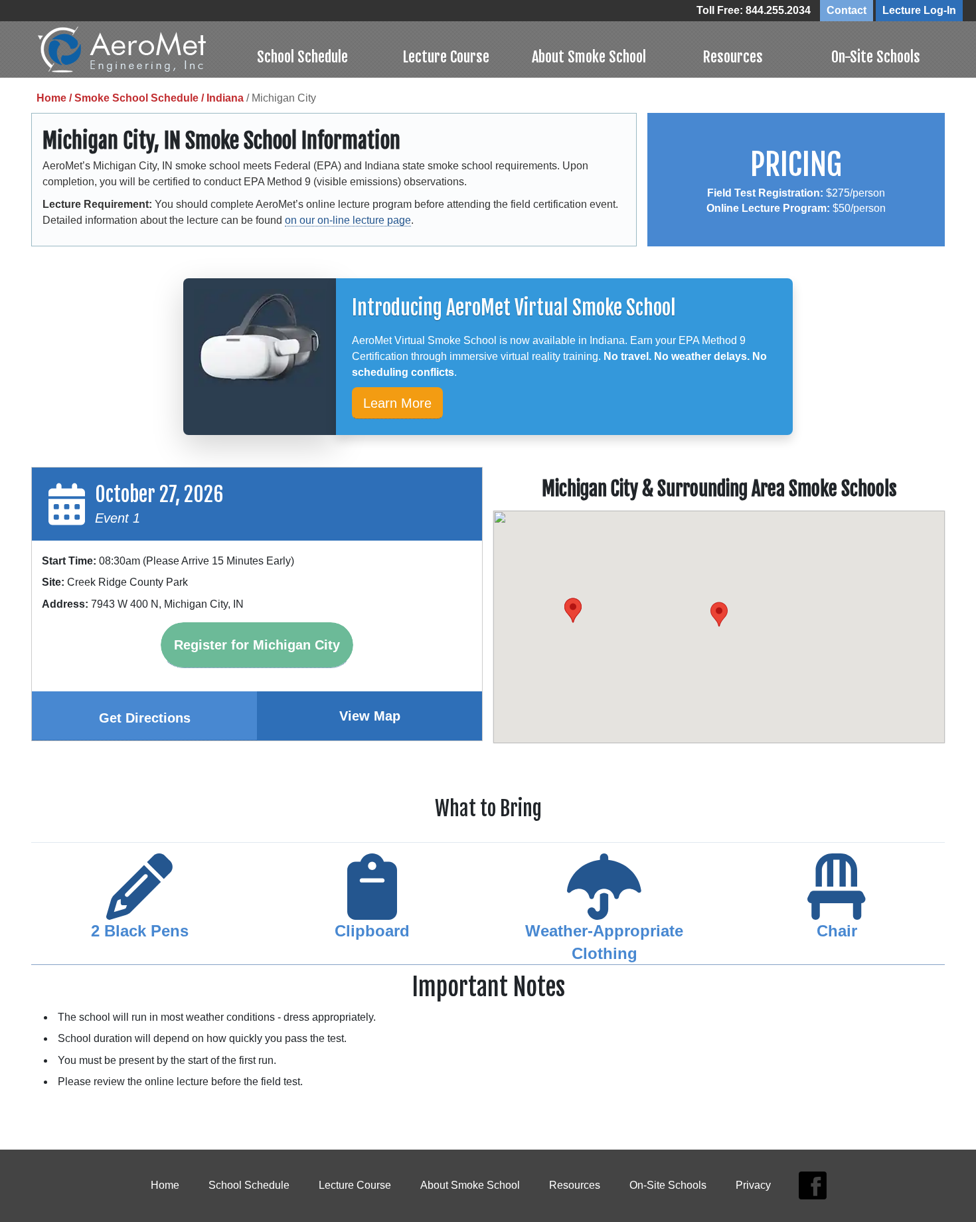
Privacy (753, 1185)
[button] (573, 610)
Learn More (397, 403)
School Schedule (302, 56)
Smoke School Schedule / (140, 98)
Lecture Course (445, 56)
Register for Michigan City (257, 645)
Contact (846, 10)
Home (165, 1185)
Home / (55, 98)
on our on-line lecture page (348, 220)
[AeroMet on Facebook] (812, 1185)
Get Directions (145, 718)
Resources (732, 56)
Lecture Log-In (919, 10)
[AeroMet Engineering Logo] (134, 49)
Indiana (225, 98)
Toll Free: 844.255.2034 (753, 10)
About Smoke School (589, 56)
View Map (369, 716)
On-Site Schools (875, 56)
